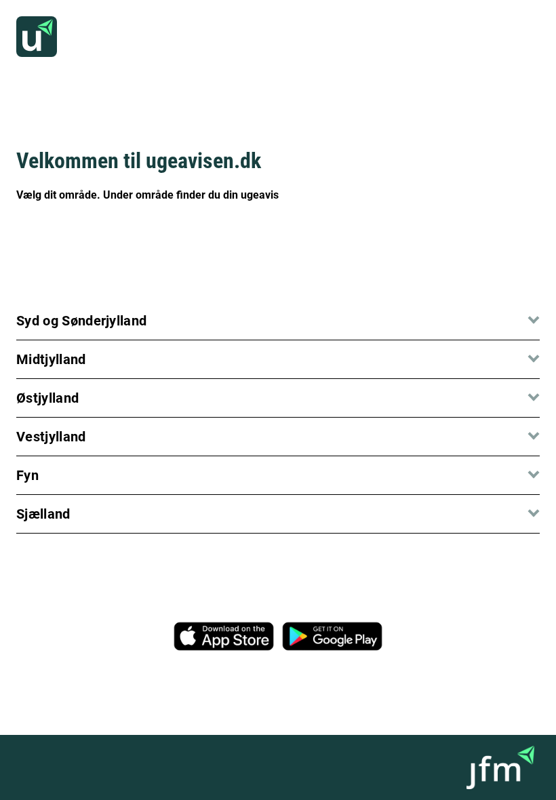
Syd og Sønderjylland (81, 321)
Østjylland (47, 398)
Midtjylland (51, 359)
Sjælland (43, 514)
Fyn (27, 475)
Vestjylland (51, 436)
